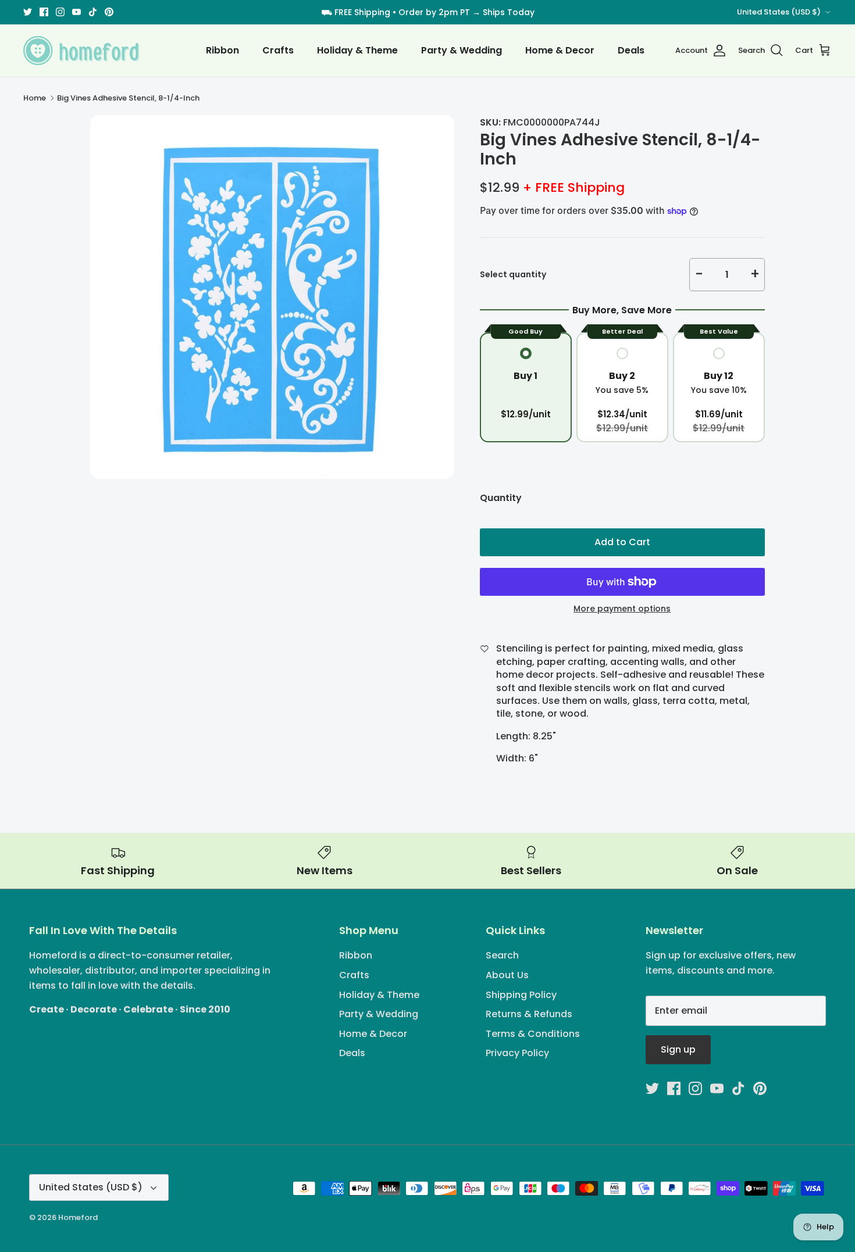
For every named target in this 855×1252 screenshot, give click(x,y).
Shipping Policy (521, 994)
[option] (272, 297)
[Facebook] (44, 12)
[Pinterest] (109, 12)
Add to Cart (622, 542)
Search (502, 955)
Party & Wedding (461, 50)
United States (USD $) (779, 11)
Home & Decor (559, 50)
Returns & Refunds (529, 1014)
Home (34, 97)
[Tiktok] (92, 12)
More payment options (622, 609)
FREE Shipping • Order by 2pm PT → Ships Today (434, 12)
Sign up (678, 1049)
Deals (631, 50)
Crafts (278, 50)
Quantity (501, 498)
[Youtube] (76, 12)
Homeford (78, 1217)
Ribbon (222, 50)
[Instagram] (60, 12)
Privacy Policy (517, 1053)
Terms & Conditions (533, 1033)
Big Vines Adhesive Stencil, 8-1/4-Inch (128, 97)
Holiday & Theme (357, 50)
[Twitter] (27, 12)
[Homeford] (81, 50)
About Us (507, 975)
